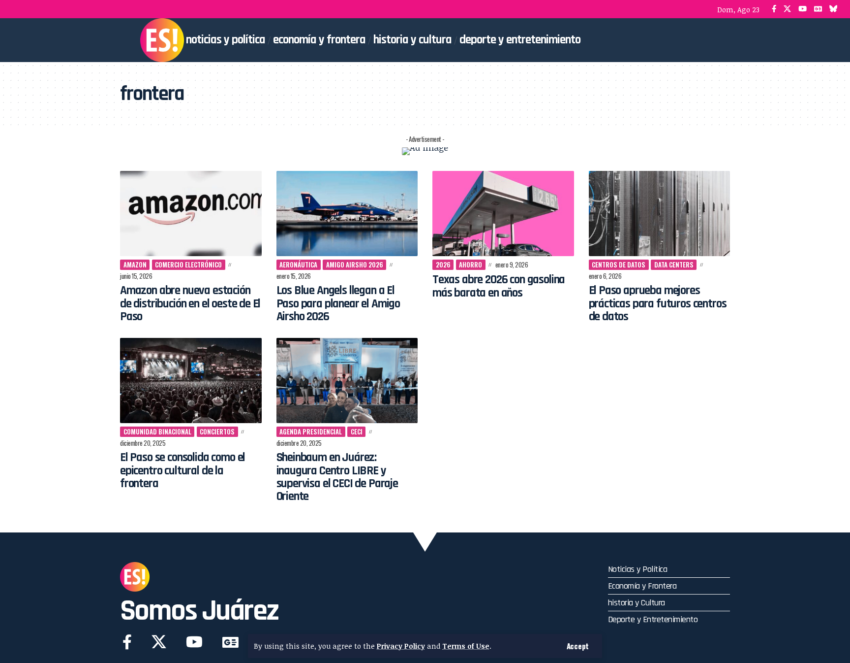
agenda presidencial (310, 431)
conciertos (217, 431)
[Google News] (818, 9)
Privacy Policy (401, 646)
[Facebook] (774, 9)
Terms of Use (465, 646)
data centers (674, 264)
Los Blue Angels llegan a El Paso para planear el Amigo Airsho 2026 (338, 304)
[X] (787, 9)
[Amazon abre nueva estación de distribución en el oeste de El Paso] (191, 213)
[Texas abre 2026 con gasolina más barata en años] (503, 213)
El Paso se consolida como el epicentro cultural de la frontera (182, 471)
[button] (577, 646)
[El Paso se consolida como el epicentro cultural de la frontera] (191, 380)
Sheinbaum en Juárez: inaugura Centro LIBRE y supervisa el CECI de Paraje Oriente (337, 477)
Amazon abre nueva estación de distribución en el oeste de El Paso (190, 304)
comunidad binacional (157, 431)
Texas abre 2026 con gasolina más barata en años (498, 286)
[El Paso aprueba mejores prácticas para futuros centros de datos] (659, 213)
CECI (357, 431)
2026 (443, 264)
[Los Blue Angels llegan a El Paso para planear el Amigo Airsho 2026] (347, 213)
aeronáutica (298, 264)
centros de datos (618, 264)
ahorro (470, 264)
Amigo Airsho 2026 (354, 264)
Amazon (135, 264)
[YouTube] (802, 9)
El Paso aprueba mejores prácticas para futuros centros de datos (658, 304)
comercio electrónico (188, 264)
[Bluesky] (833, 9)
